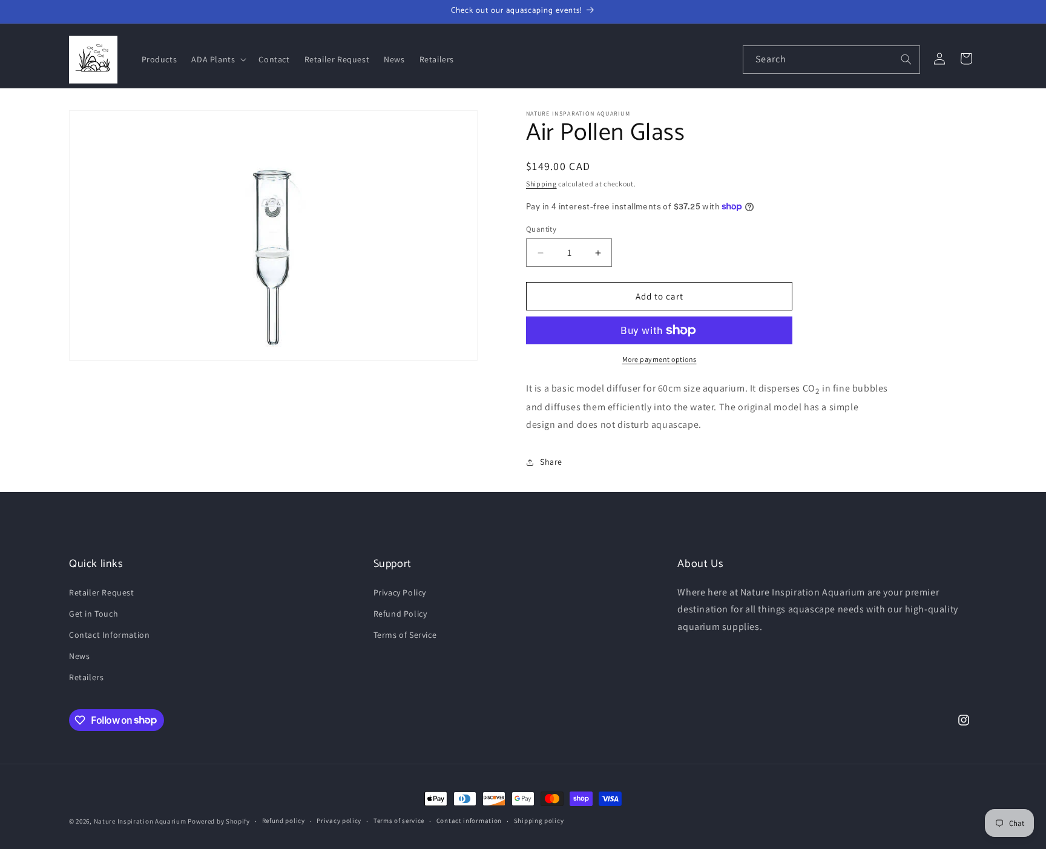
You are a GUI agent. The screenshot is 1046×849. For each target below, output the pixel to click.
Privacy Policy (399, 592)
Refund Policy (400, 613)
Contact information (469, 820)
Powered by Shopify (219, 821)
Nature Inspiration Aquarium (140, 821)
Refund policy (283, 820)
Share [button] (551, 461)
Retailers (86, 677)
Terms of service (398, 820)
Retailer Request (101, 592)
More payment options (659, 359)
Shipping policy (539, 820)
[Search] (906, 59)
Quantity (541, 229)
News (79, 656)
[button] (217, 59)
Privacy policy (339, 820)
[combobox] (831, 59)
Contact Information (109, 634)
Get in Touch (93, 613)
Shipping (541, 183)
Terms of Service (405, 634)
